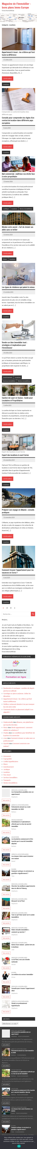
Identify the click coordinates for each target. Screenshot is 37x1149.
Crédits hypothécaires (10, 761)
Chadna (5, 733)
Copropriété (7, 759)
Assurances (7, 756)
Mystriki (6, 743)
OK (19, 1146)
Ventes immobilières (26, 209)
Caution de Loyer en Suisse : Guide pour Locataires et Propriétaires (17, 399)
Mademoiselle (8, 722)
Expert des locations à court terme (15, 455)
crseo (5, 738)
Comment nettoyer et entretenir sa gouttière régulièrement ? (21, 1128)
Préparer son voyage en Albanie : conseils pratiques (18, 511)
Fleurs (5, 727)
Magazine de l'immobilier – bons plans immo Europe (16, 5)
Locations (6, 84)
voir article (6, 1045)
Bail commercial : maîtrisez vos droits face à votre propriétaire (18, 175)
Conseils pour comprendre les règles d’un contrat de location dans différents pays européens (18, 120)
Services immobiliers (9, 381)
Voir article (6, 800)
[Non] (35, 1142)
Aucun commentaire (23, 1036)
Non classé (7, 775)
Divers (5, 259)
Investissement (7, 377)
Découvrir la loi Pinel (18, 901)
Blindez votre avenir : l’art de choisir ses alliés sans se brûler (17, 228)
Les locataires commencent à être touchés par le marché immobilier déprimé (22, 841)
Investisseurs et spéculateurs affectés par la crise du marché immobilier (21, 824)
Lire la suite (7, 78)
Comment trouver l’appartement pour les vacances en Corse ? (18, 571)
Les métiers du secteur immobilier (22, 974)
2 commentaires (21, 1055)
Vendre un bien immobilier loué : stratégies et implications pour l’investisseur (14, 345)
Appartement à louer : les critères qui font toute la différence (18, 53)
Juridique (6, 209)
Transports (7, 780)
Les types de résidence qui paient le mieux (18, 287)
